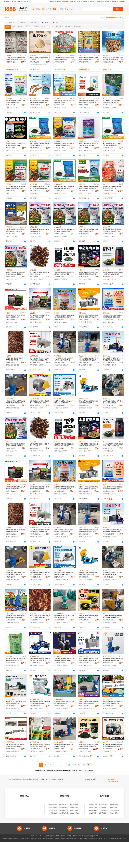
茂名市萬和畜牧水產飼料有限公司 (108, 105)
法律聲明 (62, 836)
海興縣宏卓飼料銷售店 (84, 62)
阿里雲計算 (77, 838)
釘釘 (108, 838)
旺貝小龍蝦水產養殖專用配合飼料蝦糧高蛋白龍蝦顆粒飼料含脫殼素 (15, 187)
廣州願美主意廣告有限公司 (96, 807)
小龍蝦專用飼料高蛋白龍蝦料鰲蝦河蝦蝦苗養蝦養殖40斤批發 (113, 187)
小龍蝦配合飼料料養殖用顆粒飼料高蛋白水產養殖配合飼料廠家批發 (88, 101)
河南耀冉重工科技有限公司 (35, 362)
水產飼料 (32, 64)
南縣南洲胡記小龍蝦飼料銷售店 (67, 804)
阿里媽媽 (66, 838)
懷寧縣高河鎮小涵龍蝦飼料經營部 (58, 810)
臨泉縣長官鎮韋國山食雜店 (106, 807)
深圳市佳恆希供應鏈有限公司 (108, 233)
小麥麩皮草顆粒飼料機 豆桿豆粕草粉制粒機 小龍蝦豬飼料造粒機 (88, 702)
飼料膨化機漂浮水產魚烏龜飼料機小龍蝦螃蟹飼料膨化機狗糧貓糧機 (113, 359)
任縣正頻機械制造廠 (59, 663)
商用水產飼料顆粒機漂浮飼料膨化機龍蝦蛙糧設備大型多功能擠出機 (88, 659)
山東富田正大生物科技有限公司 (11, 62)
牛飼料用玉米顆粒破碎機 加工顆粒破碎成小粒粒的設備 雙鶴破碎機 (40, 745)
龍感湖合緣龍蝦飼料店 (76, 810)
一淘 (52, 838)
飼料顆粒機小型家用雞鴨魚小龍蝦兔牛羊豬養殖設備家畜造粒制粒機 (15, 616)
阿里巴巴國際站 (15, 838)
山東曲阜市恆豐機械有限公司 (60, 362)
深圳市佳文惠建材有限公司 (60, 233)
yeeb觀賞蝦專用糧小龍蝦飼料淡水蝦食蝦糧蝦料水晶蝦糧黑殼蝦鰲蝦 (88, 273)
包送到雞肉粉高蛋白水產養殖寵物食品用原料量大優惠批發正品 (15, 58)
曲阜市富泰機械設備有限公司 (84, 362)
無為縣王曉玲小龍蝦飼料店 (56, 804)
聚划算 (48, 838)
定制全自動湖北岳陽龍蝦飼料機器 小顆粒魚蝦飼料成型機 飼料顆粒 (15, 745)
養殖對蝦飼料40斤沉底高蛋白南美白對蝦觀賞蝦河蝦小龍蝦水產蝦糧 (39, 101)
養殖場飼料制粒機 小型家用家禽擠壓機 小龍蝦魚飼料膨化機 (64, 616)
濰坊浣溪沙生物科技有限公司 (108, 748)
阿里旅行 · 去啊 (59, 838)
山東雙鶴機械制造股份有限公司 (35, 706)
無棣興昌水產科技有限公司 (60, 105)
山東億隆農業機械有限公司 (60, 620)
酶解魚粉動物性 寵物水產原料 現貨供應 (40, 58)
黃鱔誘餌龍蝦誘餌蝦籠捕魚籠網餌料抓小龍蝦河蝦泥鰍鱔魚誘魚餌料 (64, 316)
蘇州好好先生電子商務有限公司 (108, 276)
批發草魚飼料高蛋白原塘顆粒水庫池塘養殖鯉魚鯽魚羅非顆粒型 (88, 230)
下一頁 (68, 765)
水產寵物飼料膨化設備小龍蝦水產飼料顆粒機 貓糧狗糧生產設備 (88, 402)
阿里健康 (113, 838)
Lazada (124, 838)
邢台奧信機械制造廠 (108, 362)
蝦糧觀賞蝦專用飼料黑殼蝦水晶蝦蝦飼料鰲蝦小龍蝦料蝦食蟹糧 (15, 144)
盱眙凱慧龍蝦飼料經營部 (65, 813)
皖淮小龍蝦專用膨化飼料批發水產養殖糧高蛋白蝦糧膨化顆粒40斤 (15, 101)
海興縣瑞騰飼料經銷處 (60, 62)
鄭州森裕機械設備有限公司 (84, 706)
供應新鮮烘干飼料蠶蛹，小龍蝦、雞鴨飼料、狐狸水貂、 (39, 273)
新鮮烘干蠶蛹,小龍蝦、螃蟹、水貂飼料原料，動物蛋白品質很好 (40, 616)
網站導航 (95, 836)
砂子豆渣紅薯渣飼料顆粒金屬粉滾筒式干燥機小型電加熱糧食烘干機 (39, 359)
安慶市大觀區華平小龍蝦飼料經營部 (58, 807)
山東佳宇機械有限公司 (11, 405)
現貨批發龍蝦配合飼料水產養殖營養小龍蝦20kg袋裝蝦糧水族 (113, 144)
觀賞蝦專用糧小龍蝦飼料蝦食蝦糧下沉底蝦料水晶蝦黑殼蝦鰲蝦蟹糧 (88, 745)
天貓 (44, 838)
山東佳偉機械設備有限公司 (108, 706)
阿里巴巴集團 (6, 838)
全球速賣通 (34, 838)
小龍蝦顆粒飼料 (94, 779)
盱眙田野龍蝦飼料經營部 (76, 813)
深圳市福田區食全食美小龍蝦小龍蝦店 (59, 813)
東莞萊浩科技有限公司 (35, 233)
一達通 (119, 838)
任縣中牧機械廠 (10, 706)
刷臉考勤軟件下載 (114, 810)
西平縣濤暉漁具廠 (35, 319)
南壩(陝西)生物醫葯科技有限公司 (35, 62)
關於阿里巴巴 (82, 836)
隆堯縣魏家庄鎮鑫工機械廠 (108, 620)
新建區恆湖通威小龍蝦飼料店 (77, 804)
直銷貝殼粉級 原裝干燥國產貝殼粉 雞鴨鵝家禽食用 (64, 58)
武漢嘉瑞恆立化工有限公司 (35, 276)
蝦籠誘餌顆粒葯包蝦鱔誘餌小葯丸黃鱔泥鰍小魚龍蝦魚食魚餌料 (15, 316)
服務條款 (69, 836)
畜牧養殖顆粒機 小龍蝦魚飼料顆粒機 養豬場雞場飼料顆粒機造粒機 (113, 659)
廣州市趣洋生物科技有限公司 (84, 748)
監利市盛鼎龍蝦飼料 (64, 810)
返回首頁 (81, 771)
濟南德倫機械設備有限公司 (11, 748)
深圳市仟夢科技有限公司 (60, 276)
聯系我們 (89, 836)
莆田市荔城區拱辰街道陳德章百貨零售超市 (84, 620)
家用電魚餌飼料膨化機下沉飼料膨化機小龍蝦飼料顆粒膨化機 (113, 402)
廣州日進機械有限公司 (95, 813)
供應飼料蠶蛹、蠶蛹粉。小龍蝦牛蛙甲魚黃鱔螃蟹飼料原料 (15, 359)
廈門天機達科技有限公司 (60, 405)
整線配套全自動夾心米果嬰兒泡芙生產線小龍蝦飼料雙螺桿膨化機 (113, 702)
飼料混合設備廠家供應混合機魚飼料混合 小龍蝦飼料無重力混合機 (39, 402)
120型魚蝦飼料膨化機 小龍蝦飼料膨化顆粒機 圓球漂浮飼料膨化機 (63, 359)
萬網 (93, 838)
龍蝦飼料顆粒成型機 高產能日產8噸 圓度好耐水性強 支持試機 (63, 402)
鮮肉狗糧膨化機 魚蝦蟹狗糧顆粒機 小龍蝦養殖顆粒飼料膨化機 (16, 702)
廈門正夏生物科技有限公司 (11, 233)
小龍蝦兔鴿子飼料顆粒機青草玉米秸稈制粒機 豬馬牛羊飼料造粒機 (15, 402)
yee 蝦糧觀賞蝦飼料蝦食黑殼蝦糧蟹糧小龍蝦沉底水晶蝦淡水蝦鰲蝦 (113, 273)
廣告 (24, 59)
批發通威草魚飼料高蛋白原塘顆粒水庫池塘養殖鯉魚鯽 (39, 230)
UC (97, 838)
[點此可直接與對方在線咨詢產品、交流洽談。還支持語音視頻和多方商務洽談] (25, 112)
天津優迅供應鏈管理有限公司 (108, 190)
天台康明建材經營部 (104, 810)
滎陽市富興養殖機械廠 (108, 663)
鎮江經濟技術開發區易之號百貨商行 (84, 233)
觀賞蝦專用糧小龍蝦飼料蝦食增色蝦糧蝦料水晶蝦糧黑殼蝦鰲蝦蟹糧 (113, 745)
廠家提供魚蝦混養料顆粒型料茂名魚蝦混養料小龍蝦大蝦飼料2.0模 (15, 659)
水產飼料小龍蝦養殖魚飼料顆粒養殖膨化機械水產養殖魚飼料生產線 (88, 316)
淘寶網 (39, 838)
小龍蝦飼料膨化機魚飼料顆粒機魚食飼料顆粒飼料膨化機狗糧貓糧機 (64, 659)
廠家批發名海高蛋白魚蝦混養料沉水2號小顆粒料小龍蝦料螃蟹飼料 (113, 101)
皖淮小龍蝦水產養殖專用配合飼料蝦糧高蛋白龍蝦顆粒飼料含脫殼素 (39, 187)
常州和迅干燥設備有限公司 (35, 405)
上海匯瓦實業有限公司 (105, 813)
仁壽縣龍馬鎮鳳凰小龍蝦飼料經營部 (69, 807)
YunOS (83, 838)
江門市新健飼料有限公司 (35, 105)
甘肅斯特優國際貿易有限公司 (84, 105)
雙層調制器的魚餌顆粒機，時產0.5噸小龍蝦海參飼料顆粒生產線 (40, 702)
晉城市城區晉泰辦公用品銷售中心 (98, 804)
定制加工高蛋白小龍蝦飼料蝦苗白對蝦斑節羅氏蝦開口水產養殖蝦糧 (88, 187)
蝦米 (71, 838)
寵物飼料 (37, 64)
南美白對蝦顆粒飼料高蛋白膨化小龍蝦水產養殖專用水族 (64, 101)
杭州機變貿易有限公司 (11, 276)
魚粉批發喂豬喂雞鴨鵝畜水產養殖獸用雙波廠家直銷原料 (88, 58)
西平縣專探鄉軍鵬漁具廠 (11, 319)
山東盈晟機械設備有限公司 (84, 663)
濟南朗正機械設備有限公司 (84, 319)
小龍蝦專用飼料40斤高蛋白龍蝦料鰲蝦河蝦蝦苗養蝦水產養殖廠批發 (113, 316)
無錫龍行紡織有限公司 (105, 804)
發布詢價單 (111, 779)
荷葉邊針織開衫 (114, 813)
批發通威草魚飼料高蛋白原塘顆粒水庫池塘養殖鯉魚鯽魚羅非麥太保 (64, 230)
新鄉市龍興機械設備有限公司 (84, 405)
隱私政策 (75, 836)
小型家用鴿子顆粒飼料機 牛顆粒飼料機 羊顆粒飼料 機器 (64, 745)
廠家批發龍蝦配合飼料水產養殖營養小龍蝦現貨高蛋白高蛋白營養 (64, 187)
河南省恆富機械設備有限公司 (60, 706)
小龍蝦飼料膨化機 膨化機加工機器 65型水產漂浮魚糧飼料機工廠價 (40, 659)
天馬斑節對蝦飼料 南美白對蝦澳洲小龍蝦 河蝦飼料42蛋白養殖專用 (15, 230)
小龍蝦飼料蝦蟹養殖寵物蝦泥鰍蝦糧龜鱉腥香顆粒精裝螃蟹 (88, 616)
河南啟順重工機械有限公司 (35, 663)
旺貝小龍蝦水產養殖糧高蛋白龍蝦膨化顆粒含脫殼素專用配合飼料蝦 (64, 144)
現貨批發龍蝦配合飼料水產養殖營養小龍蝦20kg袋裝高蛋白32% (39, 144)
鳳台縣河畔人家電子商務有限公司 (11, 105)
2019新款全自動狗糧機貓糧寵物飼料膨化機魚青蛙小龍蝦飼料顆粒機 (113, 616)
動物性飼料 (43, 64)
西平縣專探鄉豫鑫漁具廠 (60, 319)
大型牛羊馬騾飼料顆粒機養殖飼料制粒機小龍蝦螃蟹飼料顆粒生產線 (88, 359)
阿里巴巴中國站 (25, 838)
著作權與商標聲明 (54, 836)
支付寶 (100, 838)
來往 (105, 838)
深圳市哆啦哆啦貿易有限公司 (11, 148)
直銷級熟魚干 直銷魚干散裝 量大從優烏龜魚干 (113, 58)
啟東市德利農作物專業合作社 (96, 810)
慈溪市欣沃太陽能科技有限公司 (118, 804)
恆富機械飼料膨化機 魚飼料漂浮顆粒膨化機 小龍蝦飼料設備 (64, 702)
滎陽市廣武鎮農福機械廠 (60, 748)
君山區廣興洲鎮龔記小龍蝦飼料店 (79, 807)
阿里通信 (88, 838)
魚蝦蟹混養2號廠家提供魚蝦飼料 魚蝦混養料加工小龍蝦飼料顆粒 (88, 144)
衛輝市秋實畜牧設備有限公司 (11, 620)
